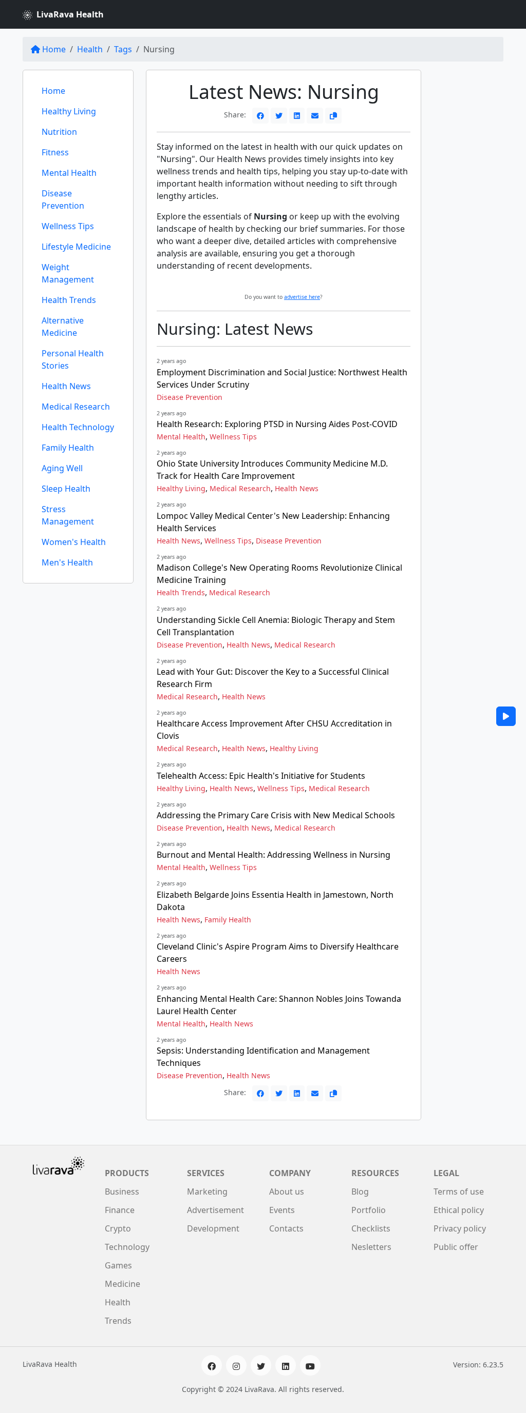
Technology (127, 1247)
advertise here (302, 296)
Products (127, 1173)
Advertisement (215, 1210)
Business (122, 1191)
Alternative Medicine (63, 326)
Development (213, 1228)
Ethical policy (459, 1210)
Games (118, 1265)
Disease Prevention (63, 199)
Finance (120, 1210)
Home (54, 49)
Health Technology (78, 427)
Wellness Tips (68, 226)
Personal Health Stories (73, 359)
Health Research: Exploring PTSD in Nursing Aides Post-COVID (277, 424)
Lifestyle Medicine (76, 246)
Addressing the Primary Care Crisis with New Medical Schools (276, 815)
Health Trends (69, 300)
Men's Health (67, 562)
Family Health (68, 447)
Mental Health (69, 172)
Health (90, 49)
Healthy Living (69, 111)
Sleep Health (66, 488)
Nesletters (371, 1247)
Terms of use (459, 1191)
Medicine (122, 1283)
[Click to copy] (333, 116)
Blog (360, 1191)
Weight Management (68, 273)
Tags (123, 49)
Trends (118, 1320)
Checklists (370, 1228)
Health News (66, 386)
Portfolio (368, 1210)
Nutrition (59, 131)
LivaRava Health (70, 14)
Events (282, 1210)
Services (205, 1173)
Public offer (456, 1247)
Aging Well (62, 468)
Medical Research (76, 406)
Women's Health (74, 542)
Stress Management (68, 515)
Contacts (286, 1228)
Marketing (207, 1191)
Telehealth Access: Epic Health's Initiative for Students (261, 775)
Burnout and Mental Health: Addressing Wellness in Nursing (273, 854)
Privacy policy (460, 1228)
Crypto (118, 1228)
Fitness (55, 152)
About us (286, 1191)
